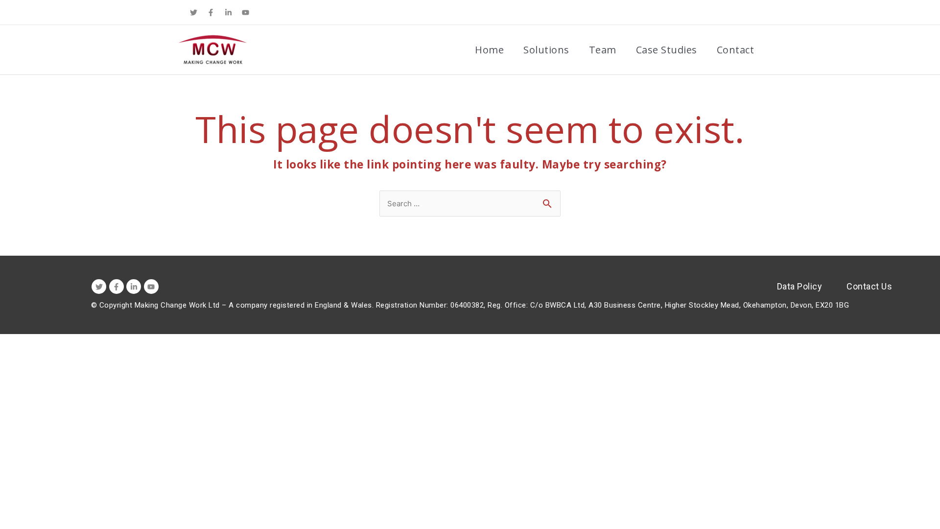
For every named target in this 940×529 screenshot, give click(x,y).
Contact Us (869, 286)
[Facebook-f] (211, 12)
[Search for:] (470, 202)
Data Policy (799, 286)
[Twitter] (193, 12)
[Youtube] (245, 12)
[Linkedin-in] (228, 12)
